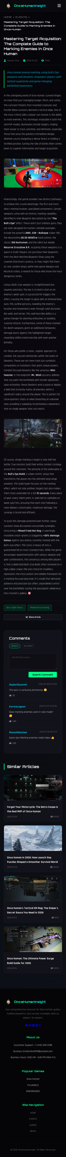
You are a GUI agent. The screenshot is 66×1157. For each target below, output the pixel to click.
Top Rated (28, 645)
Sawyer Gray (13, 60)
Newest (14, 645)
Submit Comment (42, 674)
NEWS (33, 1131)
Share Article (35, 617)
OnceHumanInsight (30, 6)
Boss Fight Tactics (15, 607)
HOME (8, 17)
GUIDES (33, 1125)
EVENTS (21, 17)
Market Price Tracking (39, 607)
